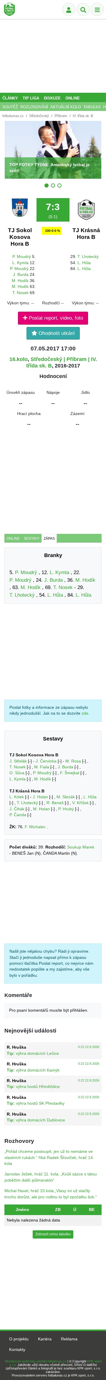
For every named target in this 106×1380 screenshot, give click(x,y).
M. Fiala (41, 767)
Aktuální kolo (65, 107)
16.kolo (18, 359)
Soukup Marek (80, 847)
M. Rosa (73, 761)
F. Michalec (35, 827)
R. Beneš (55, 803)
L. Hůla (84, 263)
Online (72, 98)
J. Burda (21, 274)
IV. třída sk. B (83, 116)
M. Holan (41, 809)
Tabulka (92, 107)
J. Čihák (16, 809)
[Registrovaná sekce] (68, 9)
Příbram (60, 116)
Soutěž (10, 107)
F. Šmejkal (69, 773)
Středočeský (39, 116)
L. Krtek (16, 797)
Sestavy (31, 539)
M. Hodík (20, 281)
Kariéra (45, 1339)
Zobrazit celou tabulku (53, 1234)
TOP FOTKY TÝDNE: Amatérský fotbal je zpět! (49, 168)
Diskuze (52, 98)
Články (10, 98)
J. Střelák (18, 761)
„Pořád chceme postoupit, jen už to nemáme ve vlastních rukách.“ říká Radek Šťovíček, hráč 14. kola (49, 1157)
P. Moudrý (21, 256)
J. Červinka (46, 761)
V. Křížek (80, 803)
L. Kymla (20, 263)
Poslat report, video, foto (55, 318)
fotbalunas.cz (13, 116)
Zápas (49, 539)
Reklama (69, 1339)
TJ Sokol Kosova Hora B (20, 237)
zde (85, 713)
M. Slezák (66, 797)
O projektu (19, 1339)
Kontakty (17, 1349)
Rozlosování (34, 107)
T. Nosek (20, 293)
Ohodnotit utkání (56, 333)
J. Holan (40, 797)
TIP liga (31, 98)
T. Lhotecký (88, 256)
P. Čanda (17, 815)
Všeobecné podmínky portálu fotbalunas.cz (36, 1361)
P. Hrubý (66, 809)
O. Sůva (16, 773)
